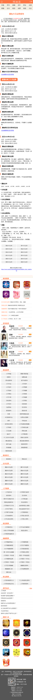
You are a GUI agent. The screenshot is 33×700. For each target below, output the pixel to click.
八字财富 (24, 394)
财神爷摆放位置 (24, 414)
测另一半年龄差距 (24, 555)
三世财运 (16, 627)
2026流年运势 (6, 288)
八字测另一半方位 (24, 558)
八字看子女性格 (8, 512)
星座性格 (27, 637)
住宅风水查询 (9, 424)
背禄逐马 (3, 600)
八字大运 (8, 383)
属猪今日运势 (24, 262)
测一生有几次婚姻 (9, 552)
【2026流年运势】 (5, 302)
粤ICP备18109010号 (16, 695)
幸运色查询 (24, 502)
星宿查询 (8, 410)
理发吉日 (24, 459)
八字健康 (24, 397)
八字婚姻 (24, 390)
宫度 (8, 414)
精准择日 (8, 459)
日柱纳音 (24, 404)
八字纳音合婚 (24, 427)
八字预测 (24, 387)
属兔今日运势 (24, 249)
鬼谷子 (9, 434)
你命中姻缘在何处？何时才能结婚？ (17, 308)
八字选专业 (9, 492)
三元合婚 (8, 430)
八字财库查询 (24, 583)
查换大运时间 (24, 437)
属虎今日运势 (9, 249)
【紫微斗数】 (4, 312)
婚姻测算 (27, 288)
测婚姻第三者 (9, 569)
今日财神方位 (9, 417)
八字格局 (3, 590)
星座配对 (6, 637)
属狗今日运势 (9, 262)
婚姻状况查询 (24, 565)
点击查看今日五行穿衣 (7, 74)
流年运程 (6, 646)
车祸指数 (8, 447)
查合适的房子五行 (24, 509)
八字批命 (27, 298)
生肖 (8, 8)
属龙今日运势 (9, 252)
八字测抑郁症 (24, 512)
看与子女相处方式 (9, 499)
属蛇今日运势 (24, 252)
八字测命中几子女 (9, 505)
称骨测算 (6, 656)
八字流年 (24, 383)
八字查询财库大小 (9, 580)
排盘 (2, 5)
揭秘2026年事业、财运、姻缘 (18, 302)
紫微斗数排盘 (24, 373)
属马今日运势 (9, 255)
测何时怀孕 (24, 444)
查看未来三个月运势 (9, 79)
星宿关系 (24, 410)
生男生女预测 (24, 417)
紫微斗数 (6, 298)
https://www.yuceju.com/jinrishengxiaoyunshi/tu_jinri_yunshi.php (16, 270)
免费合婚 (24, 377)
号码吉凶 (24, 420)
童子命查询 (24, 380)
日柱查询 (8, 400)
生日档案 (27, 656)
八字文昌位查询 (8, 519)
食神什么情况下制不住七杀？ (9, 613)
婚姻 (13, 5)
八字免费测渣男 (24, 569)
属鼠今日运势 (9, 245)
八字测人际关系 (24, 515)
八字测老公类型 (24, 552)
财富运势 (16, 288)
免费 (19, 8)
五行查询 (24, 495)
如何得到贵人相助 (24, 505)
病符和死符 (4, 606)
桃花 (13, 8)
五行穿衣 (24, 407)
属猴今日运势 (9, 258)
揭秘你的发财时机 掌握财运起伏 (16, 305)
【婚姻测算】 (4, 308)
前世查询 (8, 495)
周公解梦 (27, 627)
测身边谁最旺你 (8, 502)
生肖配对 (27, 646)
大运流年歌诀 (4, 611)
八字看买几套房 (24, 492)
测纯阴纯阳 (24, 447)
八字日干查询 (9, 509)
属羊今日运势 (24, 255)
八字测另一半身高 (9, 562)
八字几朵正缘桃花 (24, 527)
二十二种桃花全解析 (13, 315)
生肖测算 (16, 646)
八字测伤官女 (9, 527)
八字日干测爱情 (24, 545)
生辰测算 (6, 627)
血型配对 (6, 666)
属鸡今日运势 (24, 258)
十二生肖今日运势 (9, 437)
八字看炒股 (24, 434)
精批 (24, 8)
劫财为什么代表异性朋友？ (8, 603)
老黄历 (9, 377)
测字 (8, 420)
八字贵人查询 (24, 519)
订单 (31, 1)
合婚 (30, 5)
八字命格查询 (9, 515)
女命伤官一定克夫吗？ (7, 593)
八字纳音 (8, 427)
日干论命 (16, 656)
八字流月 (8, 387)
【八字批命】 (4, 318)
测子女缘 (8, 444)
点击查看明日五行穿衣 (7, 130)
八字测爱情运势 (8, 558)
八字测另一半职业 (24, 562)
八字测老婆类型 (24, 548)
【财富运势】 (4, 305)
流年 (19, 5)
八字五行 (8, 404)
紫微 (2, 8)
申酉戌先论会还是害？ (7, 598)
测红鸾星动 (9, 440)
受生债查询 (9, 380)
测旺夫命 (8, 572)
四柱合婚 (24, 430)
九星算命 (8, 407)
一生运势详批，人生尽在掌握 (15, 312)
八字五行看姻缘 (8, 565)
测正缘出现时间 (24, 440)
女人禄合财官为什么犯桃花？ (9, 608)
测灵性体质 (9, 451)
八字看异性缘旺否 (9, 534)
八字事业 (8, 394)
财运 (24, 5)
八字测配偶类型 (8, 545)
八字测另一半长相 (9, 555)
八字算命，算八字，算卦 (14, 318)
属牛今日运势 (24, 245)
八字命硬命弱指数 (24, 424)
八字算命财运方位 (9, 583)
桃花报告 (16, 298)
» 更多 (30, 588)
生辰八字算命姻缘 (9, 530)
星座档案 (16, 637)
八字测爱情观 (24, 542)
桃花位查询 (24, 530)
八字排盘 (8, 373)
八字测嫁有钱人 (8, 542)
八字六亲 (8, 397)
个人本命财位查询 (24, 580)
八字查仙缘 (24, 499)
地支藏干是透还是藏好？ (8, 595)
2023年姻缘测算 (8, 548)
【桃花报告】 (4, 315)
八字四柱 (24, 400)
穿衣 (8, 5)
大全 (30, 8)
